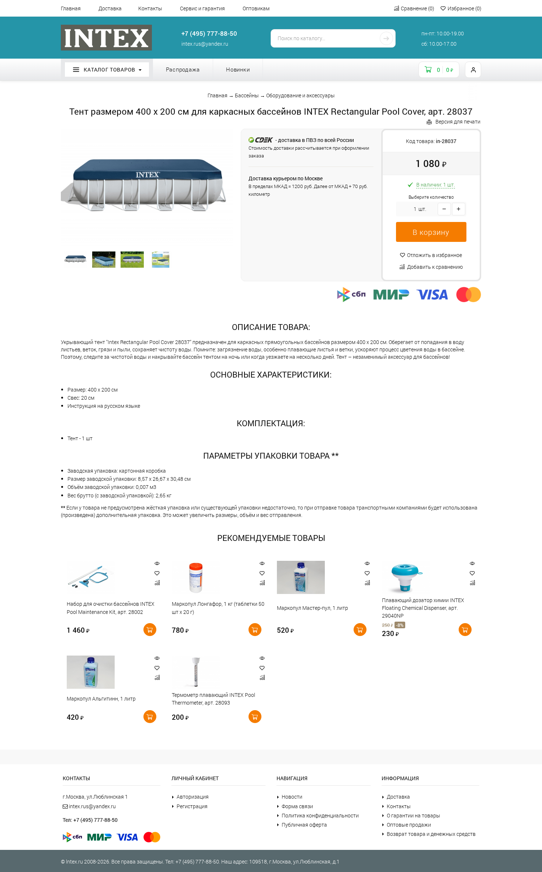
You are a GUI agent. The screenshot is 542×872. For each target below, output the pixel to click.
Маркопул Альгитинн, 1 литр (101, 698)
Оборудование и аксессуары (300, 95)
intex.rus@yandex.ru (204, 43)
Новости (292, 796)
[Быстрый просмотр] (157, 563)
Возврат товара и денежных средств (431, 833)
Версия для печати (457, 121)
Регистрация (192, 806)
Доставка (110, 8)
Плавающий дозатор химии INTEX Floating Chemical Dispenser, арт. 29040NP (423, 608)
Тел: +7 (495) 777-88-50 (90, 819)
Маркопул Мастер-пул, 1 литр (312, 607)
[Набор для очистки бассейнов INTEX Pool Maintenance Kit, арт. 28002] (106, 577)
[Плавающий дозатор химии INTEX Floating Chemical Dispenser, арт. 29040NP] (421, 577)
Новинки (238, 69)
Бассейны (247, 95)
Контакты (150, 8)
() (417, 8)
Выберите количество (431, 197)
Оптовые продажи (409, 824)
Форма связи (297, 806)
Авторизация (193, 796)
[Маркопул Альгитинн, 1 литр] (106, 672)
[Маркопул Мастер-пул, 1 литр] (316, 577)
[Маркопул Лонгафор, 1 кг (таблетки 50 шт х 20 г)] (211, 577)
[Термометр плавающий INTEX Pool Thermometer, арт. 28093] (211, 672)
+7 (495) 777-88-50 (209, 33)
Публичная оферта (304, 824)
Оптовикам (256, 8)
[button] (431, 232)
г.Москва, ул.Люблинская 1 (95, 796)
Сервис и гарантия (202, 8)
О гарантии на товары (413, 815)
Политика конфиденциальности (320, 815)
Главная (71, 8)
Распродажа (183, 69)
